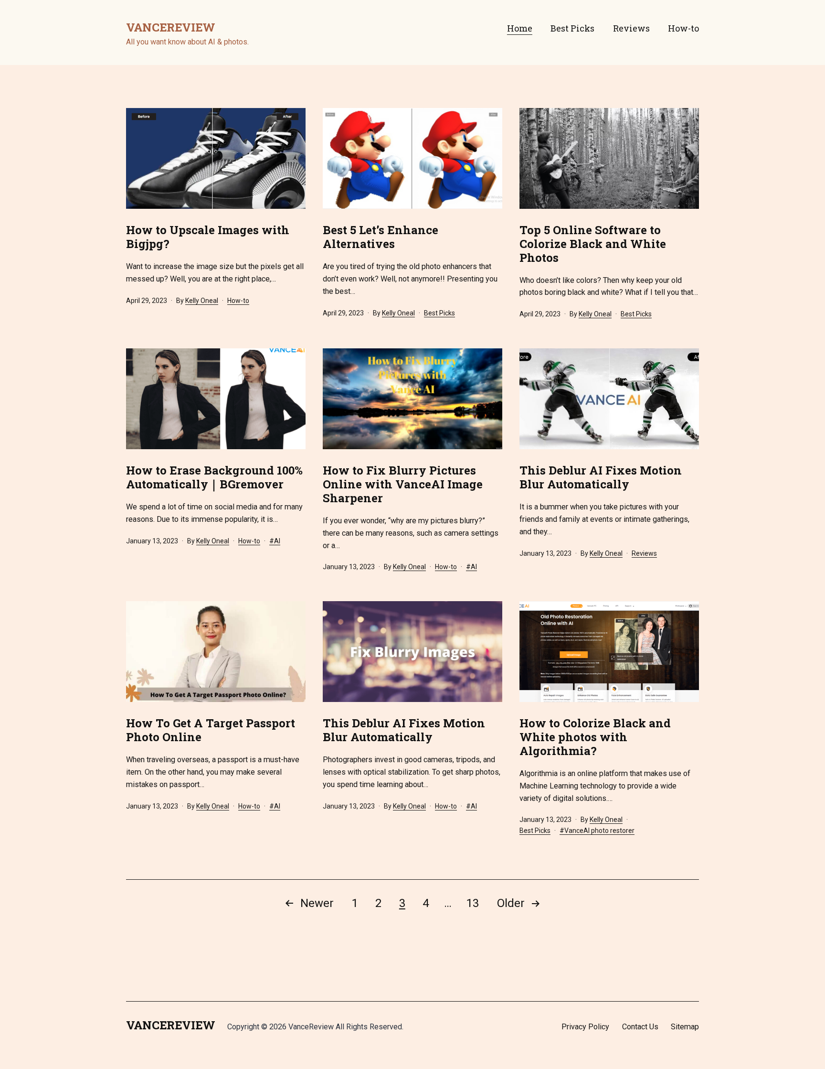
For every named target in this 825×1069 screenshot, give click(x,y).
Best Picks (572, 28)
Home (519, 28)
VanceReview (170, 27)
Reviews (631, 28)
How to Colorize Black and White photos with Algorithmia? (595, 736)
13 (472, 903)
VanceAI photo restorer (599, 830)
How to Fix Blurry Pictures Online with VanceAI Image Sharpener (403, 484)
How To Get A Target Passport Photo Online (210, 730)
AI (277, 541)
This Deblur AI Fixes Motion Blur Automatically (600, 477)
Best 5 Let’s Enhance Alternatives (380, 236)
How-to (683, 28)
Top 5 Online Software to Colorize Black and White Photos (592, 243)
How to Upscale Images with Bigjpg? (207, 236)
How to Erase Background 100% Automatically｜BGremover (214, 477)
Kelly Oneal (201, 300)
